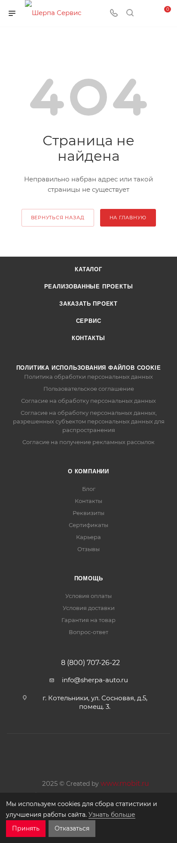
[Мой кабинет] (146, 13)
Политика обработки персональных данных (88, 376)
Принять (26, 828)
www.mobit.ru (125, 783)
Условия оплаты (88, 595)
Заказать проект (88, 303)
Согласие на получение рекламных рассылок (88, 441)
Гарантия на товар (88, 619)
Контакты (88, 338)
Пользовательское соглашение (88, 388)
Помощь (88, 578)
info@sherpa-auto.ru (95, 680)
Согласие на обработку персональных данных (88, 400)
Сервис (88, 321)
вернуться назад (58, 218)
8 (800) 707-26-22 (90, 662)
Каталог (88, 269)
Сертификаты (88, 524)
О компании (88, 471)
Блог (88, 488)
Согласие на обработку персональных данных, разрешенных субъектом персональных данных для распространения (89, 421)
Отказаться (72, 828)
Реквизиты (88, 512)
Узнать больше (111, 814)
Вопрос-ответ (88, 631)
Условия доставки (89, 607)
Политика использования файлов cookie (88, 368)
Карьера (88, 536)
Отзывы (88, 549)
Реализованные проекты (88, 286)
